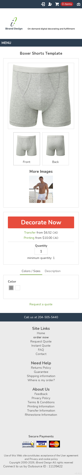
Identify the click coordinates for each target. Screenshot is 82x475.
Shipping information (41, 376)
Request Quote (41, 341)
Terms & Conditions (41, 402)
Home (41, 333)
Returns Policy (41, 368)
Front (26, 162)
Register (50, 4)
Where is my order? (41, 380)
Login (43, 4)
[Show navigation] (41, 43)
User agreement (69, 455)
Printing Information (41, 406)
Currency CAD (78, 4)
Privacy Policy (41, 398)
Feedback (41, 394)
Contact (41, 354)
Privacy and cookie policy (44, 459)
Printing (29, 238)
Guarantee (41, 372)
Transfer (30, 233)
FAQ (41, 350)
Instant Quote (41, 346)
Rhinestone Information (41, 415)
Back (55, 162)
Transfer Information (41, 411)
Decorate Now (41, 222)
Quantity (41, 246)
